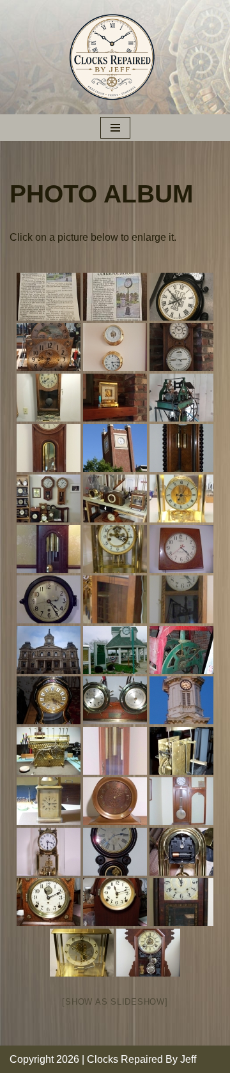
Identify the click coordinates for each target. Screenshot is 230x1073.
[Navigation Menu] (115, 128)
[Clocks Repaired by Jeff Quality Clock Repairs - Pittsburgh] (115, 57)
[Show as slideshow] (114, 1002)
